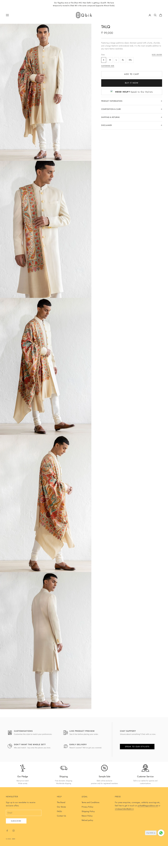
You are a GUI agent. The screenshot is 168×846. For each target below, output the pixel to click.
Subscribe (16, 821)
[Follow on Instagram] (13, 830)
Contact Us (61, 815)
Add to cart (131, 74)
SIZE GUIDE (157, 55)
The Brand (61, 802)
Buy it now (131, 82)
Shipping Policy (88, 811)
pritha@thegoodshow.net (148, 805)
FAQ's (59, 811)
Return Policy (87, 815)
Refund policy (87, 820)
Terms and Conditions (90, 802)
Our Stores (61, 806)
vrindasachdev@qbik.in (124, 808)
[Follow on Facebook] (7, 830)
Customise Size (107, 66)
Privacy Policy (87, 806)
